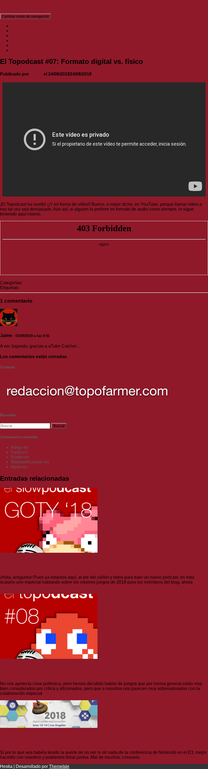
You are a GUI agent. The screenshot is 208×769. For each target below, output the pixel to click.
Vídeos (17, 50)
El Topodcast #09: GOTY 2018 (30, 566)
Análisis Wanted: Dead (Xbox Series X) (66, 447)
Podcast (19, 45)
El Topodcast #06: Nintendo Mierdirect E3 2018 (48, 741)
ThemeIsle (59, 766)
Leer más (51, 693)
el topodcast (32, 287)
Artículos (19, 35)
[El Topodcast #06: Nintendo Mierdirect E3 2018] (49, 726)
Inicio (16, 26)
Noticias (19, 40)
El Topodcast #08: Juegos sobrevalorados (43, 672)
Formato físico (86, 287)
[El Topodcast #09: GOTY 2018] (49, 551)
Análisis (18, 30)
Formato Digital (58, 287)
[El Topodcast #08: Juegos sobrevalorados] (49, 657)
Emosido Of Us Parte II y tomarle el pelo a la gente (98, 462)
